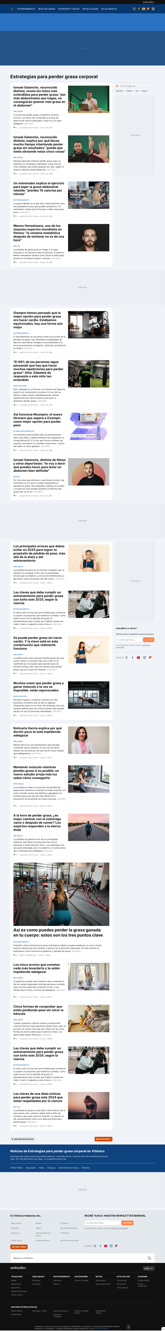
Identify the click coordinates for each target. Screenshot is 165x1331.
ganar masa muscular (70, 1240)
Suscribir (149, 640)
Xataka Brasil (16, 1314)
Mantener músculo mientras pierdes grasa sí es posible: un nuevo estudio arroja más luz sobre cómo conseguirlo (36, 772)
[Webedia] (149, 2)
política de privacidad (119, 1228)
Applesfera (15, 1288)
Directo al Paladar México (81, 1312)
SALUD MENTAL (109, 9)
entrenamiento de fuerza (69, 1168)
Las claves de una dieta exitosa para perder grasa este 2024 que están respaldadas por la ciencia (38, 1097)
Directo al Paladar (81, 1280)
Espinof (56, 1284)
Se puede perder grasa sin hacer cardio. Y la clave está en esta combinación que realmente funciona (37, 643)
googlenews (153, 8)
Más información (101, 1328)
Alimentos (15, 1228)
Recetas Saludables (69, 1228)
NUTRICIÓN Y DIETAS (69, 9)
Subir (147, 1268)
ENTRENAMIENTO (26, 9)
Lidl (137, 91)
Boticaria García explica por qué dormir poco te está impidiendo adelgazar (37, 731)
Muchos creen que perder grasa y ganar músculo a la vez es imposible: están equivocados (38, 686)
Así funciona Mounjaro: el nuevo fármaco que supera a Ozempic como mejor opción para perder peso (37, 420)
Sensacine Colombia (57, 1315)
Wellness (18, 111)
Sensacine (57, 1280)
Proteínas (18, 784)
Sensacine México (60, 1311)
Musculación (20, 386)
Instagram (134, 8)
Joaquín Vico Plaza (28, 128)
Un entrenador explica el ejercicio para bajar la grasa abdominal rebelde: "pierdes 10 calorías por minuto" (38, 188)
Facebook (138, 8)
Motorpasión (101, 1280)
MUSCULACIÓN (90, 9)
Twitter (126, 657)
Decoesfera (121, 1284)
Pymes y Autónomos (142, 1285)
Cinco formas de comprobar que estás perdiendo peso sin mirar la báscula (38, 1010)
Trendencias (122, 1280)
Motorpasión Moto (103, 1284)
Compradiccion (123, 1288)
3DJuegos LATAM (39, 1311)
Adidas (129, 91)
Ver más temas (19, 1247)
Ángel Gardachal (28, 955)
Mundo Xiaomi (16, 1295)
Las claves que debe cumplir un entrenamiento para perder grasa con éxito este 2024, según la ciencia (38, 1053)
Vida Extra (36, 1284)
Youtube (143, 8)
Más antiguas (103, 1139)
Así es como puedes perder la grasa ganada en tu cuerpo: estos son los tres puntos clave (58, 932)
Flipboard (148, 8)
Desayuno (51, 1168)
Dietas (16, 246)
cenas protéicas (42, 1240)
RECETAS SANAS (46, 9)
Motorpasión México (101, 1312)
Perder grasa (16, 1240)
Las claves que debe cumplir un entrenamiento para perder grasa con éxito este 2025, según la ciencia (38, 597)
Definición (86, 1168)
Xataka (13, 1280)
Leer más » (29, 124)
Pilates (41, 1168)
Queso (144, 91)
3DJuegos (36, 1280)
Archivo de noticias (24, 1139)
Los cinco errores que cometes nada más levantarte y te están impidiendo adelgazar (36, 968)
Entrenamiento (21, 200)
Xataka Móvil (16, 1284)
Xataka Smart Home (19, 1291)
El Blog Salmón (144, 1280)
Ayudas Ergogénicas (23, 431)
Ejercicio (119, 91)
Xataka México (17, 1311)
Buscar (149, 1258)
